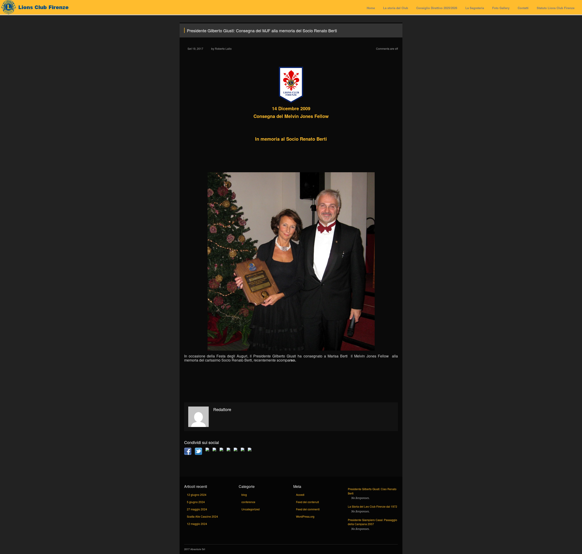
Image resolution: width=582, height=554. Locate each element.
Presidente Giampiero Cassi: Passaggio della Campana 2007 (372, 522)
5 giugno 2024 (196, 502)
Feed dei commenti (308, 509)
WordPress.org (305, 516)
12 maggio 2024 (197, 524)
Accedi (300, 495)
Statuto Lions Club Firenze (555, 8)
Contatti (523, 8)
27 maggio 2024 (197, 509)
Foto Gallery (500, 8)
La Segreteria (474, 8)
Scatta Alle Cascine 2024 (202, 516)
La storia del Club (395, 8)
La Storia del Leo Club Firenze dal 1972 (372, 506)
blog (244, 495)
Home (371, 8)
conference (248, 502)
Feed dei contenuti (307, 502)
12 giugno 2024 (196, 495)
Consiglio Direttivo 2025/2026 (436, 8)
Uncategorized (250, 509)
